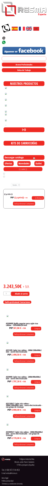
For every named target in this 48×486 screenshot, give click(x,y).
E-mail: (9, 473)
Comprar (37, 328)
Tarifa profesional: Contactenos (24, 203)
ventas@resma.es (15, 37)
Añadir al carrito (21, 293)
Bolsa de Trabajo (24, 70)
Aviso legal (5, 478)
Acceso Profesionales (24, 64)
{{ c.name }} (23, 169)
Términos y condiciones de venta (12, 483)
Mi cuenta (6, 58)
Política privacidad (7, 480)
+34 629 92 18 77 (14, 41)
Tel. (11, 469)
